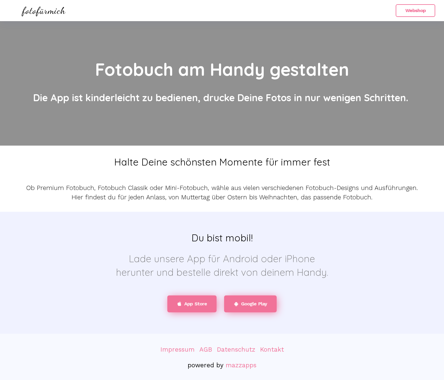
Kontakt (272, 349)
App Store (195, 304)
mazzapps (241, 365)
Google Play (254, 304)
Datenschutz (236, 349)
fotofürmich (44, 10)
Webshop (415, 10)
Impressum (177, 349)
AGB (205, 349)
